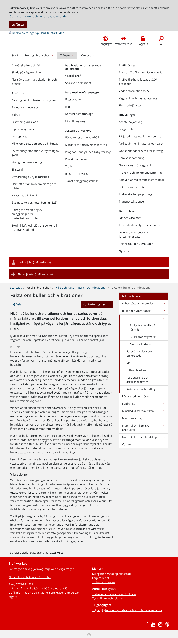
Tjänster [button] (65, 55)
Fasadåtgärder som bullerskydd (139, 354)
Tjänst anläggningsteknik (81, 181)
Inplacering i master (25, 129)
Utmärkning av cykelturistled (30, 177)
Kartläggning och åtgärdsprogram (137, 380)
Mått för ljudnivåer (142, 344)
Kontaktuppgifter (94, 304)
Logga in (143, 44)
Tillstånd (17, 169)
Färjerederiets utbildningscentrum (141, 136)
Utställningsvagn (76, 121)
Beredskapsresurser (25, 107)
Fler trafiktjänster (130, 105)
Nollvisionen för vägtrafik (135, 165)
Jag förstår (18, 24)
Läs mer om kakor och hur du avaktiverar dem (39, 16)
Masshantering (132, 418)
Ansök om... (19, 93)
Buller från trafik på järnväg (142, 327)
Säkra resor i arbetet (132, 187)
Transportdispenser (132, 201)
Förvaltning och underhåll (82, 137)
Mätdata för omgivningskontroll (86, 145)
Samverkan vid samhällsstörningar (141, 180)
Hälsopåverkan (136, 370)
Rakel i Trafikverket (77, 174)
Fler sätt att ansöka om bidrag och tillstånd (34, 186)
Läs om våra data (130, 218)
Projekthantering (76, 159)
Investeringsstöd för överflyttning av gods (35, 153)
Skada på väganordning (27, 72)
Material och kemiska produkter (136, 428)
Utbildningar (127, 115)
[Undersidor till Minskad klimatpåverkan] (164, 411)
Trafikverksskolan (103, 582)
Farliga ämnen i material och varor (141, 143)
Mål (128, 363)
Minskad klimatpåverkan (138, 411)
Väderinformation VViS (134, 91)
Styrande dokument (78, 83)
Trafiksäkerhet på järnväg (135, 194)
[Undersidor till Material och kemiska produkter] (164, 427)
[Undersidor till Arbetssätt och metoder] (164, 303)
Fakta (129, 318)
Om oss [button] (86, 55)
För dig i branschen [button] (37, 55)
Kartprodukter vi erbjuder (136, 244)
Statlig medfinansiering (27, 162)
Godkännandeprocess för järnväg (141, 151)
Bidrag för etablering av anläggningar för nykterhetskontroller (27, 214)
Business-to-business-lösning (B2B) (34, 202)
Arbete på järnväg (130, 122)
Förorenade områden (136, 396)
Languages (105, 44)
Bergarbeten (127, 129)
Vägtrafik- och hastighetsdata (138, 98)
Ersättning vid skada (25, 122)
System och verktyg (78, 130)
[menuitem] (39, 55)
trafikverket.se (123, 44)
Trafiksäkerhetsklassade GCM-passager (138, 82)
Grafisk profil (73, 76)
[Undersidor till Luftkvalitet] (164, 403)
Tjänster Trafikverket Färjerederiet (141, 72)
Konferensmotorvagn (79, 114)
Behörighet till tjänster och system (34, 100)
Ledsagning (19, 136)
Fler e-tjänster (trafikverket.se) (35, 274)
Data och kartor (129, 211)
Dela (18, 304)
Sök (161, 44)
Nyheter (124, 251)
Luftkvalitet (129, 404)
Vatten (126, 444)
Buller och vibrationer (92, 288)
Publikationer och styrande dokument (83, 67)
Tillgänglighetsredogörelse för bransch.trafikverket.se (127, 610)
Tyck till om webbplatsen (108, 598)
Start (16, 56)
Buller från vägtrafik (143, 337)
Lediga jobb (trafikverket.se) (35, 262)
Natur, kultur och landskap (139, 437)
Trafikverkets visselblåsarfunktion (114, 594)
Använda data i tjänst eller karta (139, 225)
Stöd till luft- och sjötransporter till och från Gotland (34, 228)
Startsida (16, 288)
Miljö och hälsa (64, 288)
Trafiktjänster (128, 65)
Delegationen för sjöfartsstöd (111, 574)
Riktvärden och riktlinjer (142, 389)
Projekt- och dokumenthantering (140, 173)
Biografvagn (73, 99)
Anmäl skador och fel (26, 65)
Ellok (68, 107)
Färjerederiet (100, 578)
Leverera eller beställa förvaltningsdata (133, 235)
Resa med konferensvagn (82, 92)
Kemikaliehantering (131, 158)
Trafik (68, 166)
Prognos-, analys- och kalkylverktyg (88, 152)
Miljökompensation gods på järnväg (35, 143)
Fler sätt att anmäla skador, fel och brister (34, 82)
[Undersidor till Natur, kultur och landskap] (164, 437)
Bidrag (16, 115)
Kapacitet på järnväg (25, 195)
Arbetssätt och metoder (137, 303)
